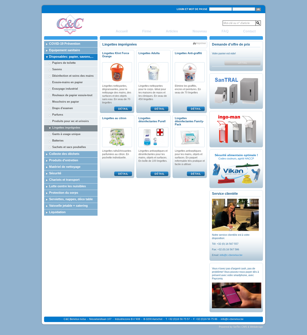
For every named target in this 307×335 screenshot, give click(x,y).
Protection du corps (63, 192)
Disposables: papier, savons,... (71, 56)
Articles (172, 31)
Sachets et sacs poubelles (69, 147)
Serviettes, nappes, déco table (71, 199)
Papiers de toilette (64, 62)
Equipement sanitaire (64, 50)
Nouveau (200, 31)
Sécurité (55, 173)
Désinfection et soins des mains (73, 75)
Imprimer (201, 43)
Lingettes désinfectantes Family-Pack (189, 121)
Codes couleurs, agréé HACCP (236, 158)
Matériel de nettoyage (64, 166)
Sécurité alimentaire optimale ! (236, 155)
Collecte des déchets (64, 153)
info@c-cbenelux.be (231, 255)
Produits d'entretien (63, 160)
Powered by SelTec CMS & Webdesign (241, 326)
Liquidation (57, 212)
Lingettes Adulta (149, 53)
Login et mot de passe (192, 9)
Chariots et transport (64, 179)
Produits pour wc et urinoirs (70, 121)
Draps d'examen (62, 108)
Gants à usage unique (66, 134)
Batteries (57, 140)
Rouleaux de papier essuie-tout (72, 95)
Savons (57, 69)
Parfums (57, 114)
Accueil (122, 31)
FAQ (225, 31)
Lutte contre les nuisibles (67, 186)
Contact (249, 31)
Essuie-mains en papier (67, 82)
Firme (146, 31)
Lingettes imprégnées (66, 127)
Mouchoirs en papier (65, 101)
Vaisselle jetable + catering (68, 205)
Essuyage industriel (65, 88)
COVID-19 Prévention (64, 43)
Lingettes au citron (114, 118)
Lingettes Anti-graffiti (188, 53)
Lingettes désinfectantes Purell (152, 120)
